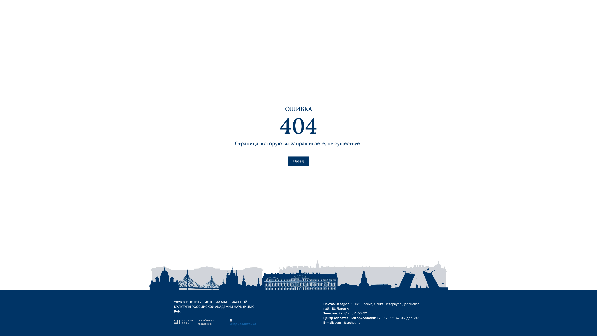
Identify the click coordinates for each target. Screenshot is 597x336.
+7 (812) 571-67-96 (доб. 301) (399, 318)
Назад (298, 161)
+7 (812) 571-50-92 (353, 313)
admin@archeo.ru (347, 322)
